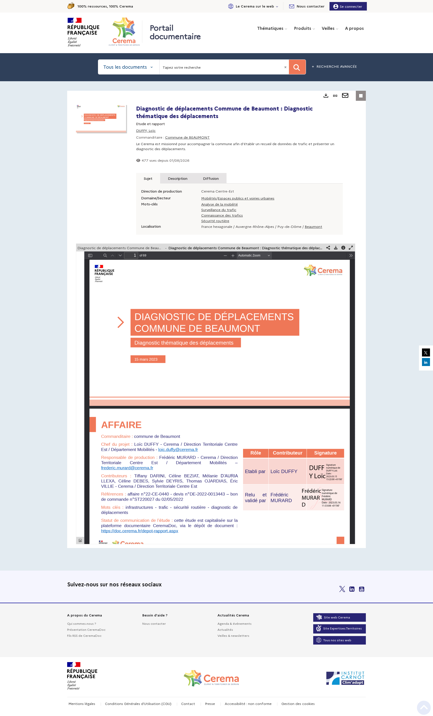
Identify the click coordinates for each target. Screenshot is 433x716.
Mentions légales (81, 703)
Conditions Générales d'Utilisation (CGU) (138, 703)
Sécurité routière (215, 220)
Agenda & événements (235, 623)
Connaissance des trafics (222, 215)
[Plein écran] (350, 247)
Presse (210, 703)
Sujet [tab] (148, 178)
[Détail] (343, 247)
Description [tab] (177, 178)
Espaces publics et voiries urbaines (246, 198)
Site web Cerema (337, 617)
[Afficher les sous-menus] (277, 6)
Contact (188, 703)
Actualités (225, 629)
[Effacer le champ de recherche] (286, 66)
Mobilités (208, 198)
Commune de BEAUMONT (187, 137)
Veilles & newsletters (233, 635)
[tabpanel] (216, 319)
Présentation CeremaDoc (86, 629)
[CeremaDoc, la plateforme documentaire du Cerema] (125, 32)
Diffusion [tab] (211, 178)
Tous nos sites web (337, 640)
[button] (252, 6)
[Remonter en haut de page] (424, 708)
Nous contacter (154, 623)
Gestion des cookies (298, 703)
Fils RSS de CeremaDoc (84, 635)
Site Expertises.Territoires (342, 628)
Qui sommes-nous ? (81, 623)
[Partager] (328, 247)
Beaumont (313, 226)
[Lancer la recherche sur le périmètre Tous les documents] (297, 66)
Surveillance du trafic (218, 209)
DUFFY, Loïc (146, 130)
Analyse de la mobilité (219, 204)
